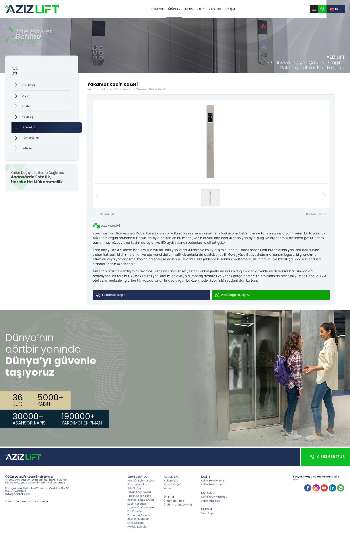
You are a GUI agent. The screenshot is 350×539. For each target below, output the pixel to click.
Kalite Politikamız (211, 484)
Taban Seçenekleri (139, 495)
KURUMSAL (158, 9)
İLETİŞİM (230, 9)
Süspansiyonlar (136, 484)
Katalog (27, 117)
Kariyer (168, 488)
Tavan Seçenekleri (139, 491)
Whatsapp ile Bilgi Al (235, 295)
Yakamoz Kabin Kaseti (151, 89)
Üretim (26, 96)
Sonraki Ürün (314, 214)
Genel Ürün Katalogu (214, 496)
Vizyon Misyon (173, 484)
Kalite (26, 106)
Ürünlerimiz (29, 127)
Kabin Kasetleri (124, 89)
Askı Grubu (134, 488)
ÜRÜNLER (174, 9)
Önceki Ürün (108, 214)
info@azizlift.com (17, 494)
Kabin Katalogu (210, 500)
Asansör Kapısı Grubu (140, 499)
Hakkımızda (171, 480)
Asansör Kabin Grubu (140, 480)
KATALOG (215, 9)
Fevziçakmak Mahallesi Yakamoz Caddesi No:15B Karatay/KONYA (37, 490)
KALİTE (201, 9)
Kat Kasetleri (135, 511)
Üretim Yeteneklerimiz (178, 504)
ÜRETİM (188, 9)
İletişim (27, 148)
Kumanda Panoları (139, 515)
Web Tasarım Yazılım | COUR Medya (26, 501)
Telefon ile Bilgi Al (114, 295)
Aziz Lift (91, 89)
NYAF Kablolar (135, 522)
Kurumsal (29, 85)
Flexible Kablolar (137, 526)
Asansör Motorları (138, 518)
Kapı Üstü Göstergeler (141, 507)
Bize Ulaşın (207, 513)
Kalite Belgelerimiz (212, 480)
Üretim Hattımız (174, 500)
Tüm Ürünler (30, 138)
